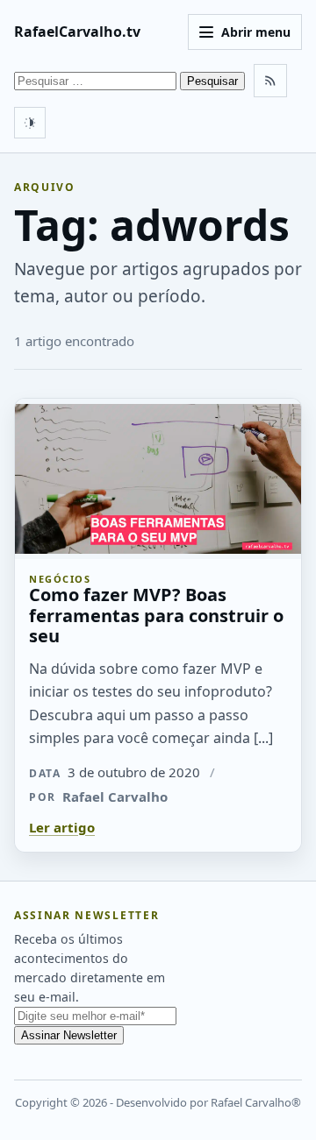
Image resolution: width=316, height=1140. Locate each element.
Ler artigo (62, 827)
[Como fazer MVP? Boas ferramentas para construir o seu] (158, 479)
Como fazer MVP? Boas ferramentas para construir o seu (156, 615)
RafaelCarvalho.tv (77, 31)
